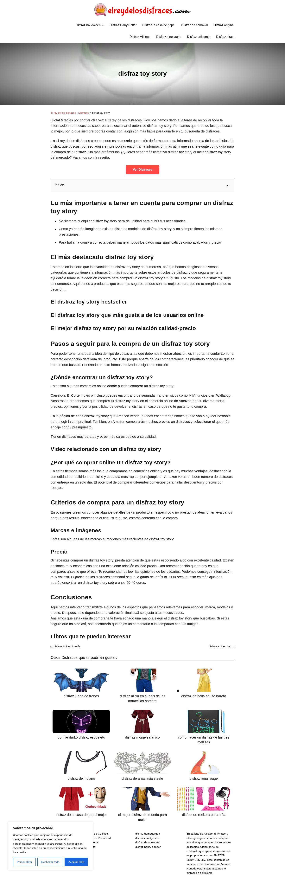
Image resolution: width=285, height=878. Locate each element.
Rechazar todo (50, 861)
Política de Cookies (96, 833)
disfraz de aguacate (147, 842)
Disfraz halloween (88, 25)
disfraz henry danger (148, 846)
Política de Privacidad (97, 838)
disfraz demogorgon (147, 833)
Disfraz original (224, 25)
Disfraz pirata (225, 36)
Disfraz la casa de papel (158, 25)
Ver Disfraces (142, 169)
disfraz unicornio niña (67, 646)
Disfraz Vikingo (140, 36)
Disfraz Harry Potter (123, 25)
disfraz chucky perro (147, 838)
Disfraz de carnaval (194, 25)
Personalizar (24, 861)
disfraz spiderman (220, 646)
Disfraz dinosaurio (168, 36)
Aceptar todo (76, 861)
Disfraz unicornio (198, 36)
